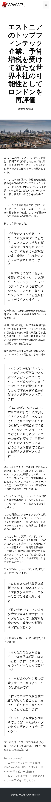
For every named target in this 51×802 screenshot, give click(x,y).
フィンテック (15, 759)
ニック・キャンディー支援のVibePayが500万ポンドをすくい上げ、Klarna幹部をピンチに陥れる (25, 767)
